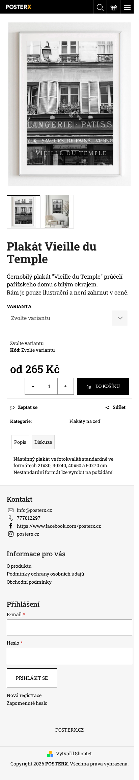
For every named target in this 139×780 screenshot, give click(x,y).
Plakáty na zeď (85, 421)
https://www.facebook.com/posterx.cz (59, 526)
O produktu (19, 566)
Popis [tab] (20, 442)
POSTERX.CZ (69, 730)
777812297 (28, 518)
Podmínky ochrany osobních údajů (45, 573)
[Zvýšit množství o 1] (65, 386)
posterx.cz (28, 533)
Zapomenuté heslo (27, 703)
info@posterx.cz (34, 510)
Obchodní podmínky (29, 582)
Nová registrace (24, 695)
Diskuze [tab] (43, 442)
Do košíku (107, 386)
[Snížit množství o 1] (33, 386)
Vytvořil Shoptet (74, 753)
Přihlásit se (32, 678)
